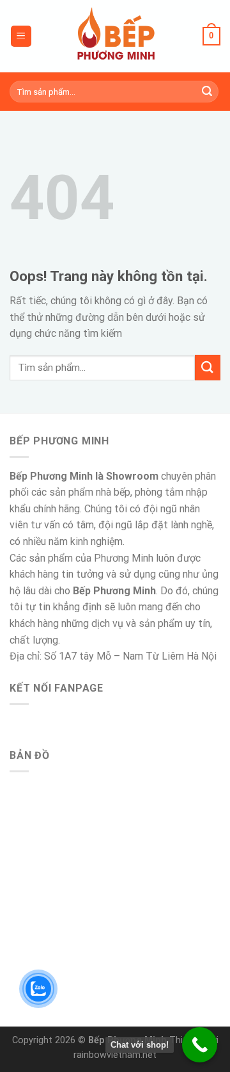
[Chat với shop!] (199, 1044)
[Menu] (21, 36)
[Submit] (207, 91)
